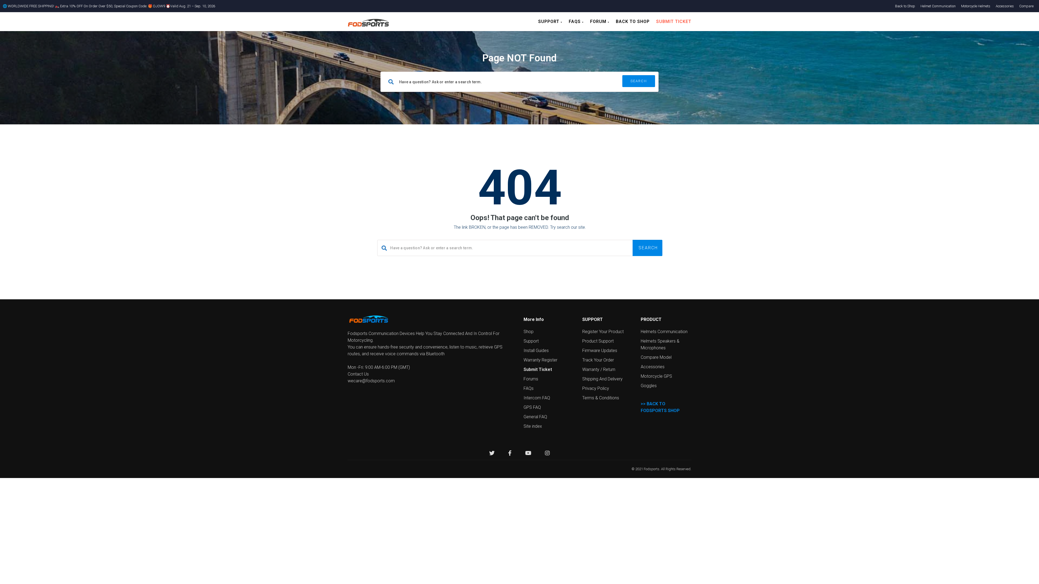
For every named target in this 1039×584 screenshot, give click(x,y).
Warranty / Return (598, 369)
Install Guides (536, 350)
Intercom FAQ (537, 397)
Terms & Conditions (600, 397)
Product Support (598, 341)
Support (549, 21)
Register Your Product (603, 331)
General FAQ (535, 416)
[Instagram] (547, 454)
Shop (529, 331)
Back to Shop (905, 6)
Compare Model (656, 357)
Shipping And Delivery (602, 378)
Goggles (649, 385)
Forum (599, 21)
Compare (1026, 6)
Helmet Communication (938, 6)
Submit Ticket (673, 21)
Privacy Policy (595, 388)
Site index (533, 426)
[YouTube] (528, 454)
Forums (531, 378)
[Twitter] (491, 454)
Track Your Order (598, 360)
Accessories (1005, 6)
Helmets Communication (664, 331)
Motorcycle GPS (656, 376)
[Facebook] (509, 454)
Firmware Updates (599, 350)
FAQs (575, 21)
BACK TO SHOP (633, 21)
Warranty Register (540, 360)
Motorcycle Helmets (975, 6)
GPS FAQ (532, 407)
